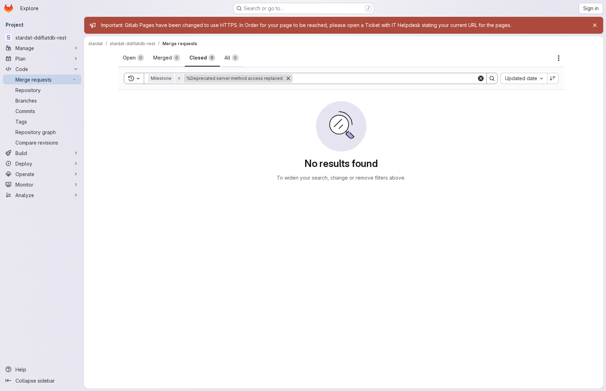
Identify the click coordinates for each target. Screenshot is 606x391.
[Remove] (288, 78)
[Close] (595, 25)
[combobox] (523, 78)
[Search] (492, 78)
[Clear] (481, 78)
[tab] (133, 58)
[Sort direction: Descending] (553, 78)
